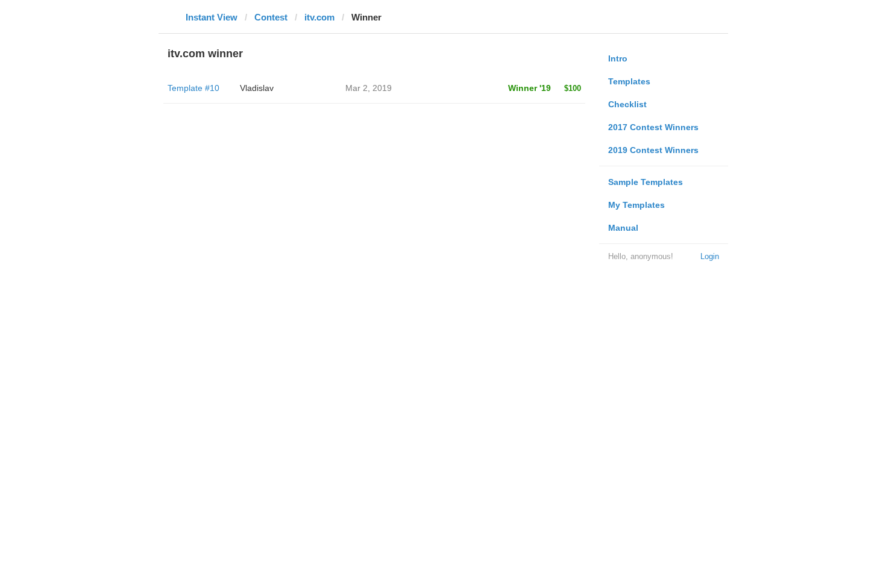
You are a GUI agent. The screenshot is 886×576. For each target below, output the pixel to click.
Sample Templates (645, 182)
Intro (617, 58)
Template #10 (193, 88)
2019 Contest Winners (653, 150)
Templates (629, 81)
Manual (623, 228)
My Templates (636, 205)
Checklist (627, 104)
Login (709, 256)
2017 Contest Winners (653, 127)
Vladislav (257, 88)
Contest (270, 17)
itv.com (319, 17)
